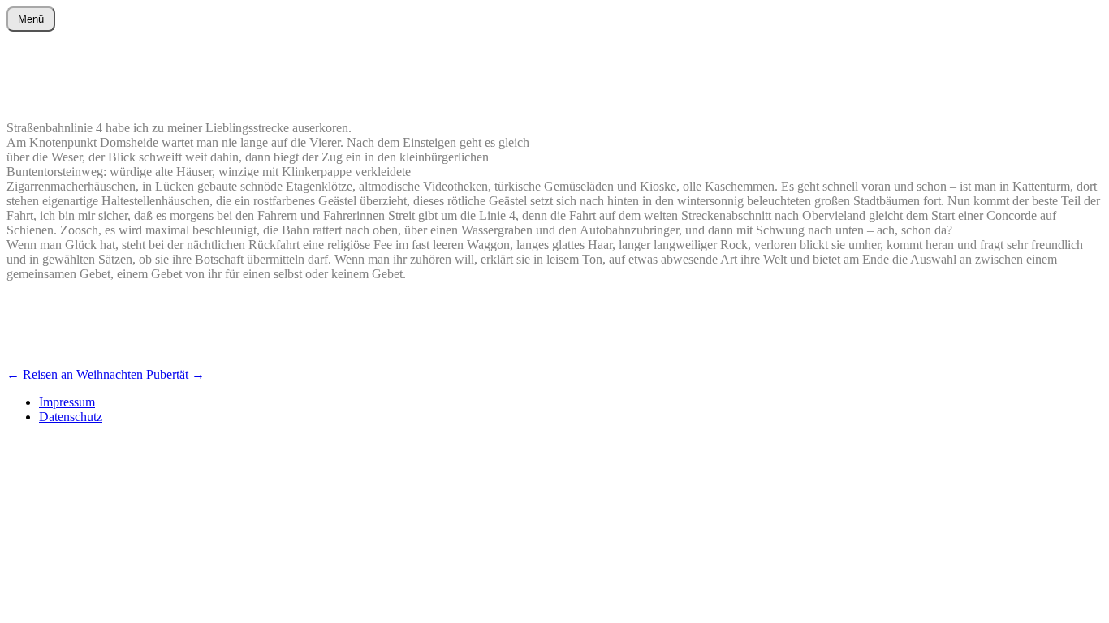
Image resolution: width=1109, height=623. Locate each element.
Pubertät (175, 374)
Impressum (67, 402)
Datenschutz (70, 416)
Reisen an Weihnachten (74, 374)
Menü (31, 19)
